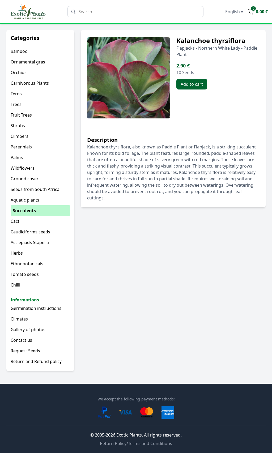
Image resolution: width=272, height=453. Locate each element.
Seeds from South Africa (35, 189)
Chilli (15, 285)
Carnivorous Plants (30, 83)
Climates (19, 319)
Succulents (24, 210)
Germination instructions (36, 308)
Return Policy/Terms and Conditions (136, 443)
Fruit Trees (21, 115)
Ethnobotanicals (27, 264)
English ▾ (234, 12)
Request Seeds (25, 351)
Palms (17, 157)
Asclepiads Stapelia (30, 242)
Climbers (19, 136)
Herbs (17, 253)
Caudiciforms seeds (30, 232)
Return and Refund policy (36, 361)
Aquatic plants (25, 200)
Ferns (16, 94)
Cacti (15, 221)
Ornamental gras (28, 62)
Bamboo (19, 51)
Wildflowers (23, 168)
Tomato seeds (25, 274)
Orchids (19, 72)
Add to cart (192, 84)
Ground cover (25, 179)
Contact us (21, 340)
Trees (16, 104)
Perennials (21, 147)
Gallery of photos (28, 329)
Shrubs (18, 126)
